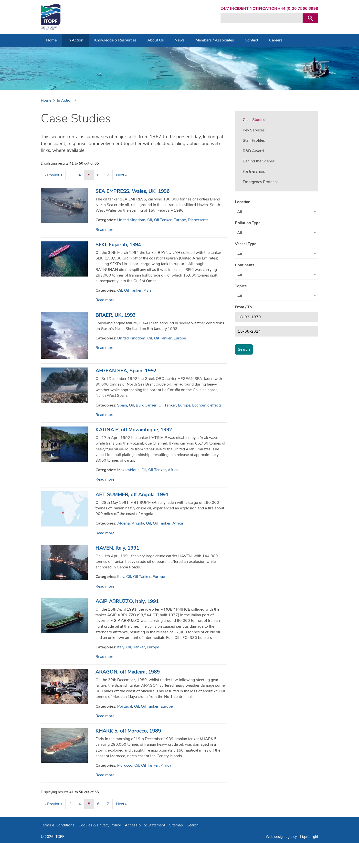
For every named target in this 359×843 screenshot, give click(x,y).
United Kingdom (131, 220)
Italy (120, 576)
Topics (241, 286)
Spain (122, 405)
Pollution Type (248, 223)
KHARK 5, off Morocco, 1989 (128, 730)
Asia (147, 290)
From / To (243, 307)
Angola (138, 523)
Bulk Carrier (146, 405)
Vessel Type (245, 244)
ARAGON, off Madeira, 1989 (127, 671)
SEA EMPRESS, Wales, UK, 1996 (132, 191)
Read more (104, 229)
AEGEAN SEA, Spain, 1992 (126, 370)
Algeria (123, 523)
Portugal (124, 706)
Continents (244, 265)
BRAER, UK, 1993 (115, 315)
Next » (121, 175)
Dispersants (198, 220)
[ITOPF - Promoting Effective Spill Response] (51, 17)
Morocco (124, 765)
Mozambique (128, 470)
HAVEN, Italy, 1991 (117, 548)
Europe (180, 220)
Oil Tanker (163, 220)
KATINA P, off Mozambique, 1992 (133, 429)
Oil (149, 220)
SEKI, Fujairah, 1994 (118, 244)
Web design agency (282, 836)
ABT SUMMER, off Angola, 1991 (132, 494)
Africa (173, 470)
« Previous (53, 175)
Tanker (139, 647)
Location (242, 202)
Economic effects (207, 405)
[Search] (310, 18)
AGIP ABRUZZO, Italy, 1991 (127, 601)
